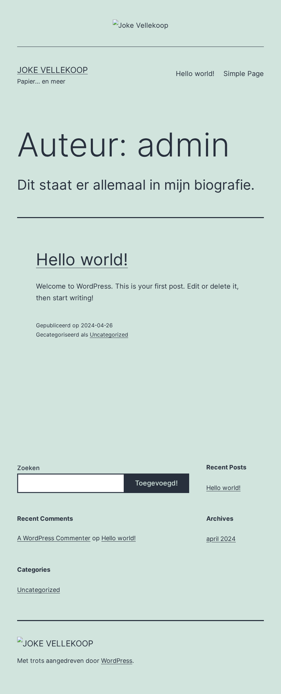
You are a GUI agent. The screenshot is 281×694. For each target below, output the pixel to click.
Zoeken (28, 467)
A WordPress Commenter (53, 538)
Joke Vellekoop (52, 70)
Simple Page (243, 74)
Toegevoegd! (156, 483)
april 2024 (221, 538)
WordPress (116, 660)
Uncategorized (109, 334)
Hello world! (195, 74)
